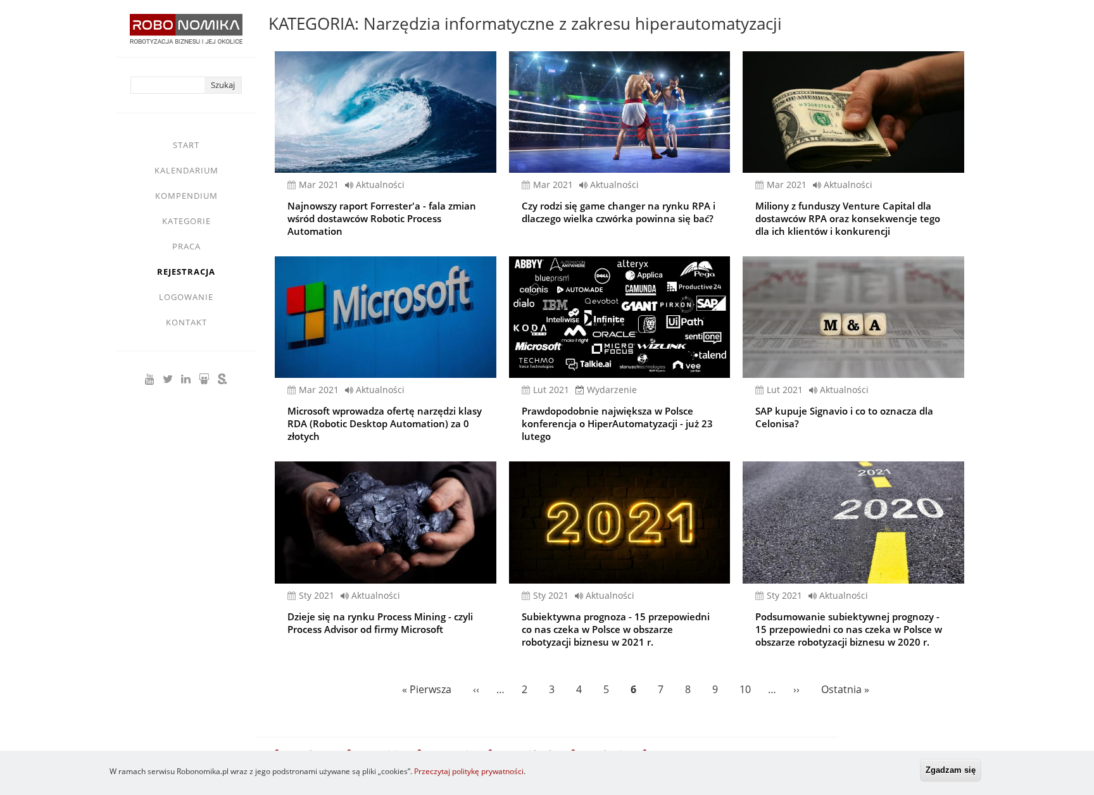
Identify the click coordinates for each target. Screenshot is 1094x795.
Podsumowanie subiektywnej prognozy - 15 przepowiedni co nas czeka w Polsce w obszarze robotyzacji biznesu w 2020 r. (848, 629)
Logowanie (186, 297)
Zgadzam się (951, 770)
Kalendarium (186, 170)
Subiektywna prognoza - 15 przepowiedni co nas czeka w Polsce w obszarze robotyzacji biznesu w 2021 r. (616, 629)
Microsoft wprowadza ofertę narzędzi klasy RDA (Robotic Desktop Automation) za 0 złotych (384, 423)
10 (747, 689)
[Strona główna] (186, 35)
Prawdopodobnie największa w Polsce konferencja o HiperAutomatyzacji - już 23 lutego (617, 423)
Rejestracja (186, 271)
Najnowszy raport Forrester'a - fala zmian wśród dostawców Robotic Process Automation (381, 218)
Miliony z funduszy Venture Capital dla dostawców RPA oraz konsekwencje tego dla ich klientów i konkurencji (847, 218)
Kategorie (186, 221)
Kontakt (186, 322)
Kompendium (186, 195)
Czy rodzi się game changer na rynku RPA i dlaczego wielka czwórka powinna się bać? (618, 212)
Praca (186, 246)
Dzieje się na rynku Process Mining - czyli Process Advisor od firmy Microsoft (380, 622)
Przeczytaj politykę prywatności (469, 771)
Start (186, 145)
